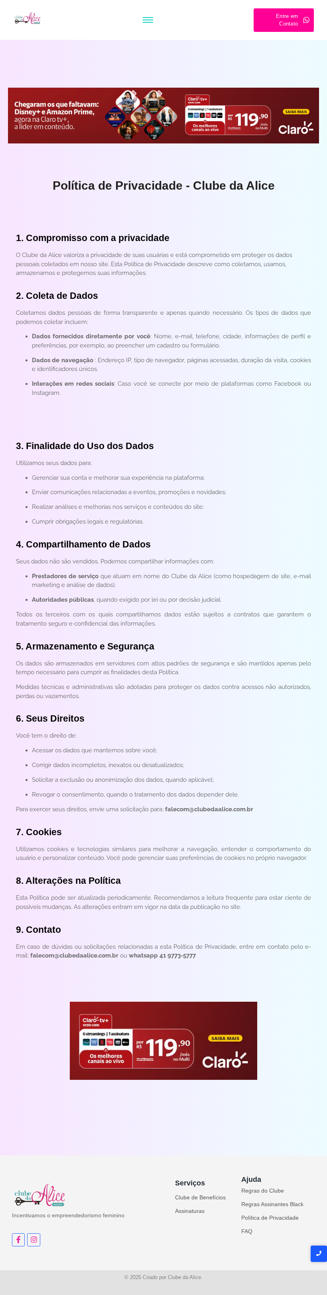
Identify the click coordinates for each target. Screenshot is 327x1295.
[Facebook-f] (18, 1239)
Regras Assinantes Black (272, 1204)
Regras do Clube (262, 1190)
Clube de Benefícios (200, 1197)
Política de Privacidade (270, 1218)
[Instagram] (33, 1239)
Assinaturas (190, 1211)
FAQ (246, 1231)
